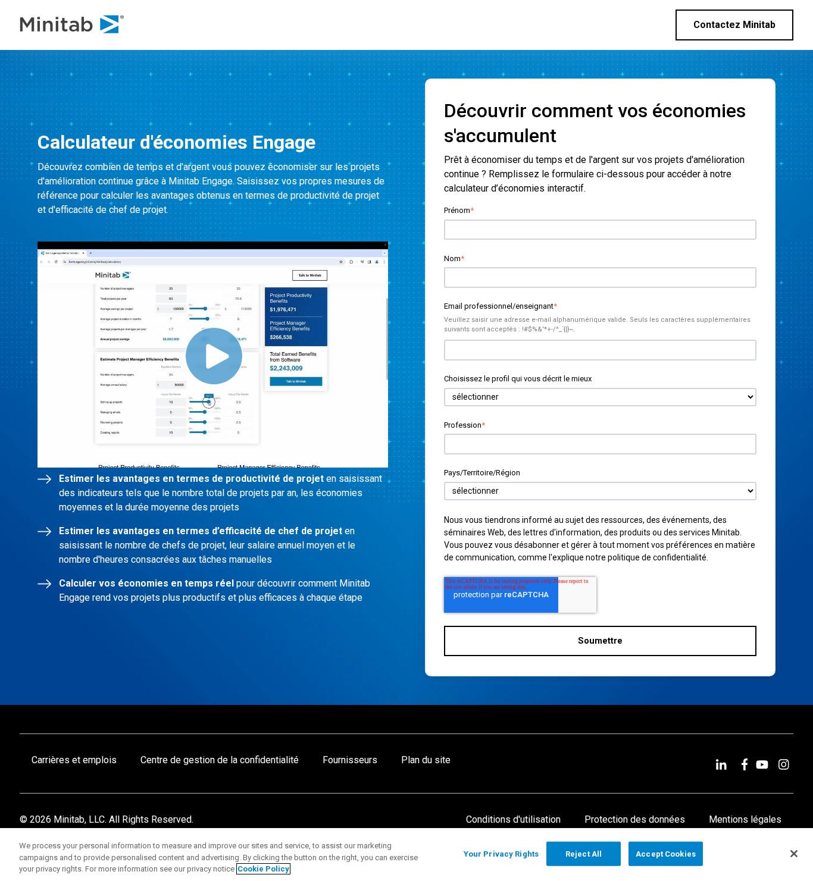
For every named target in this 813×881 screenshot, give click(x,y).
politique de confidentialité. (658, 557)
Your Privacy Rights (501, 853)
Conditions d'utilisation (513, 819)
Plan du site (426, 760)
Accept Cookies (666, 853)
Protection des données (634, 819)
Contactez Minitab (734, 24)
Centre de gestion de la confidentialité (219, 760)
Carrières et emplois (74, 760)
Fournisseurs (350, 760)
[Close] (794, 854)
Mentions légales (745, 819)
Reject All (583, 853)
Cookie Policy (263, 868)
